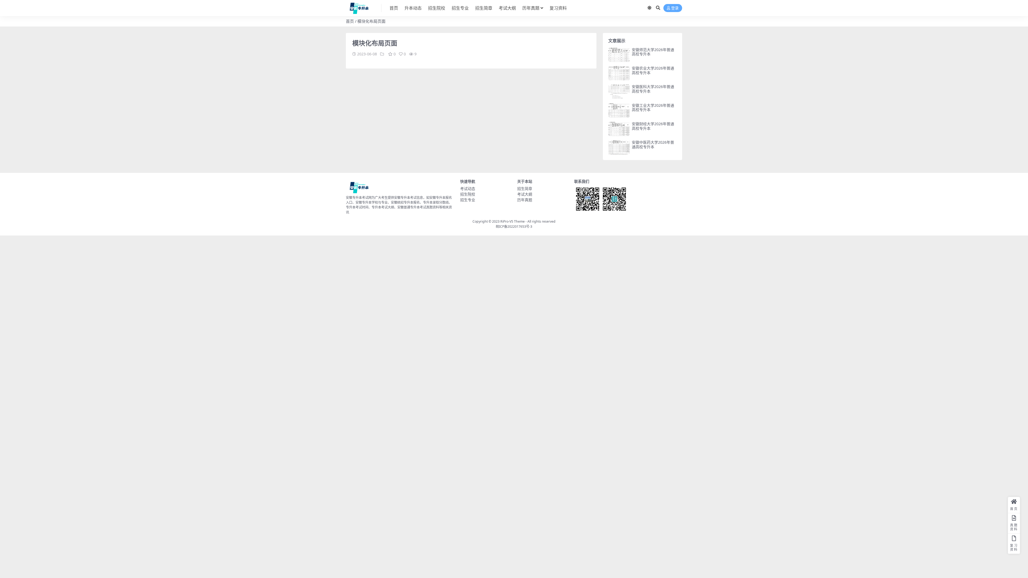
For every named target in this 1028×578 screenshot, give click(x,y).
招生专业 (460, 8)
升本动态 (413, 8)
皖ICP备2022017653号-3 (514, 226)
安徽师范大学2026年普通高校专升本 (653, 52)
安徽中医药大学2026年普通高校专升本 (653, 144)
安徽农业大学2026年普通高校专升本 (653, 70)
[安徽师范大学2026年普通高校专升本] (619, 55)
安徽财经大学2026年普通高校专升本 (653, 126)
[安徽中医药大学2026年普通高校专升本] (619, 147)
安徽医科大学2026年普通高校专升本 (653, 89)
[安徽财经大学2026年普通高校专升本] (619, 129)
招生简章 (483, 8)
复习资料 (558, 8)
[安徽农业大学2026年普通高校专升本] (619, 73)
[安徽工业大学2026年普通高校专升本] (619, 110)
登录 (675, 8)
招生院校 (436, 8)
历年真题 (530, 8)
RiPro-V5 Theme (512, 221)
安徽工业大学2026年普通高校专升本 (653, 107)
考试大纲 (507, 8)
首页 (394, 8)
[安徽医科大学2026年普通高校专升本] (619, 92)
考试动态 (467, 188)
